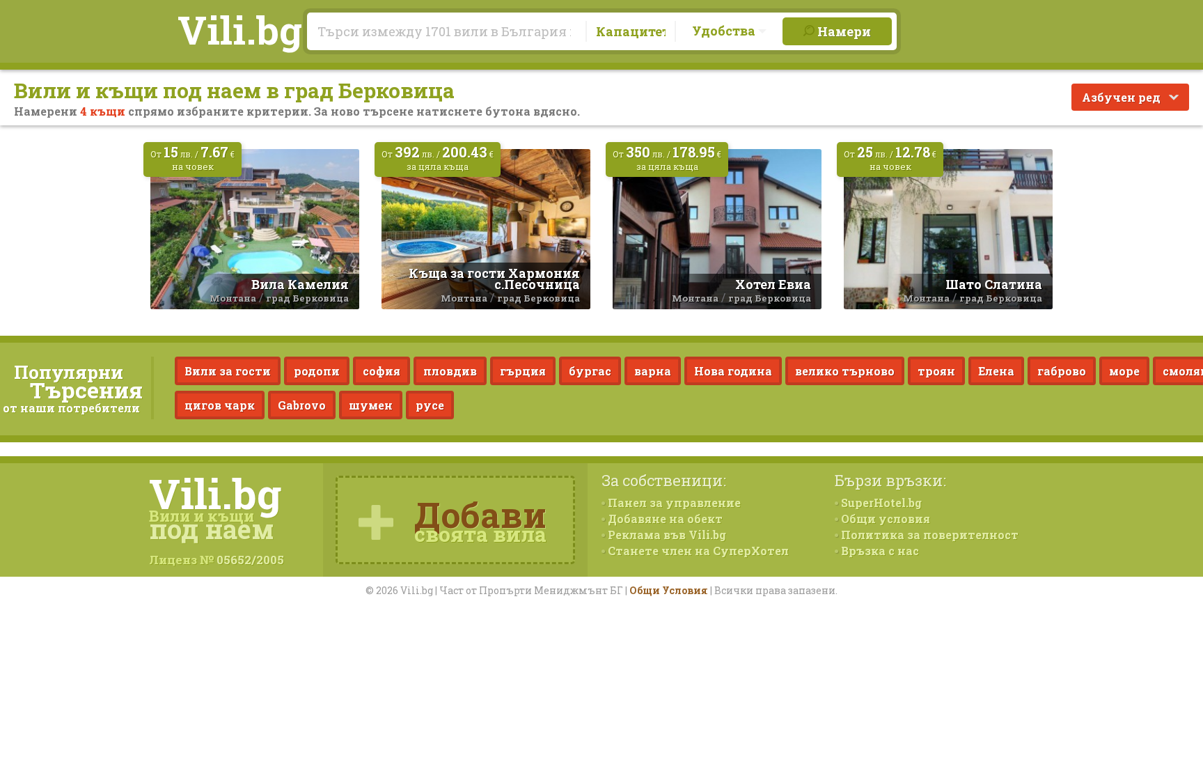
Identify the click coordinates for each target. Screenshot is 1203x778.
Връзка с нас (878, 550)
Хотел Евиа (773, 284)
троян (936, 371)
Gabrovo (302, 405)
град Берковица (307, 298)
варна (652, 371)
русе (430, 405)
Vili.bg (240, 29)
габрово (1061, 371)
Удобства (725, 30)
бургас (590, 371)
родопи (317, 371)
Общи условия (884, 518)
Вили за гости (227, 371)
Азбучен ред (1122, 97)
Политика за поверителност (928, 534)
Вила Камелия (300, 284)
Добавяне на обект (664, 518)
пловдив (450, 371)
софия (381, 371)
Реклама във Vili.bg (665, 534)
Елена (996, 371)
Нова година (733, 371)
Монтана (233, 298)
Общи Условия (668, 590)
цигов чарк (219, 405)
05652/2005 (250, 560)
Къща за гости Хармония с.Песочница (494, 279)
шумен (371, 405)
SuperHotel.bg (880, 502)
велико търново (845, 371)
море (1124, 371)
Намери (843, 31)
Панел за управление (673, 502)
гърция (523, 371)
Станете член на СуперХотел (697, 550)
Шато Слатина (993, 284)
